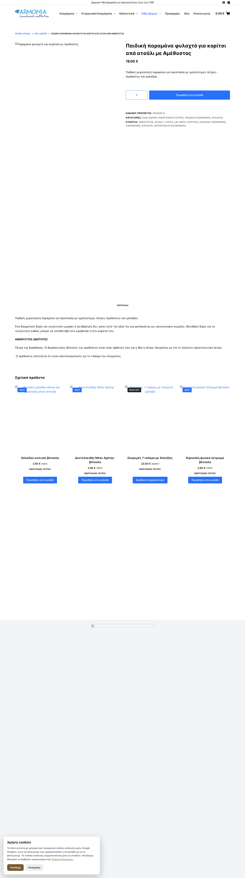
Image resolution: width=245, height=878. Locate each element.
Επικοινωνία (202, 13)
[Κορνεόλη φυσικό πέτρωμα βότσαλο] (205, 418)
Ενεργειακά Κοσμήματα (97, 13)
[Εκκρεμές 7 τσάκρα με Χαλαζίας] (150, 418)
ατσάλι (159, 122)
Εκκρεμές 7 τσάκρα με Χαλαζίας (150, 458)
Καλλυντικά (126, 13)
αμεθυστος (146, 122)
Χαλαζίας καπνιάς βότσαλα (40, 458)
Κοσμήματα (67, 13)
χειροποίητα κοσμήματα (170, 125)
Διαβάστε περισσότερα (150, 480)
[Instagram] (229, 2)
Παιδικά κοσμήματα (198, 117)
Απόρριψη (34, 867)
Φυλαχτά (217, 117)
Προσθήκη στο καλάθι (189, 95)
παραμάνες (133, 125)
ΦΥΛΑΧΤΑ (147, 125)
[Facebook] (223, 2)
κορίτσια (192, 122)
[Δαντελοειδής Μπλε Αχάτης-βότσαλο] (95, 418)
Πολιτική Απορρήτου (62, 859)
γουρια (168, 122)
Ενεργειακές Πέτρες (171, 117)
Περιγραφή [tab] (122, 305)
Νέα (186, 13)
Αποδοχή (15, 867)
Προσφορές (172, 13)
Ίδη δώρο (180, 122)
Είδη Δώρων (150, 13)
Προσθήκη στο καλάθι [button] (40, 480)
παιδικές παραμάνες (213, 122)
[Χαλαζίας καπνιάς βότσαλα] (40, 418)
